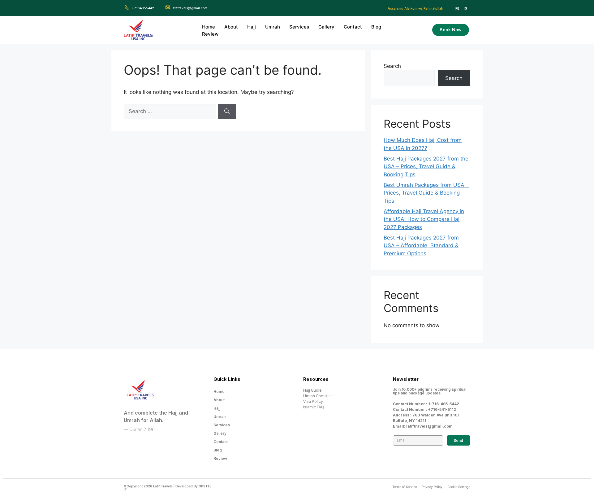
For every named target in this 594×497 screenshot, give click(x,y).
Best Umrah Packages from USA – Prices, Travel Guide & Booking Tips (426, 193)
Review (210, 34)
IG (465, 8)
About (231, 27)
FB (457, 8)
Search (392, 66)
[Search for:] (171, 111)
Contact (353, 27)
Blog (376, 27)
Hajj (251, 27)
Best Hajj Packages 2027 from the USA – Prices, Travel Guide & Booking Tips (426, 167)
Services (299, 27)
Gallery (326, 27)
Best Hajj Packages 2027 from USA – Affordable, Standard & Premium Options (421, 246)
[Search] (227, 111)
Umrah (272, 27)
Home (208, 27)
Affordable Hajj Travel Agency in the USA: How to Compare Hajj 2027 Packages (424, 219)
